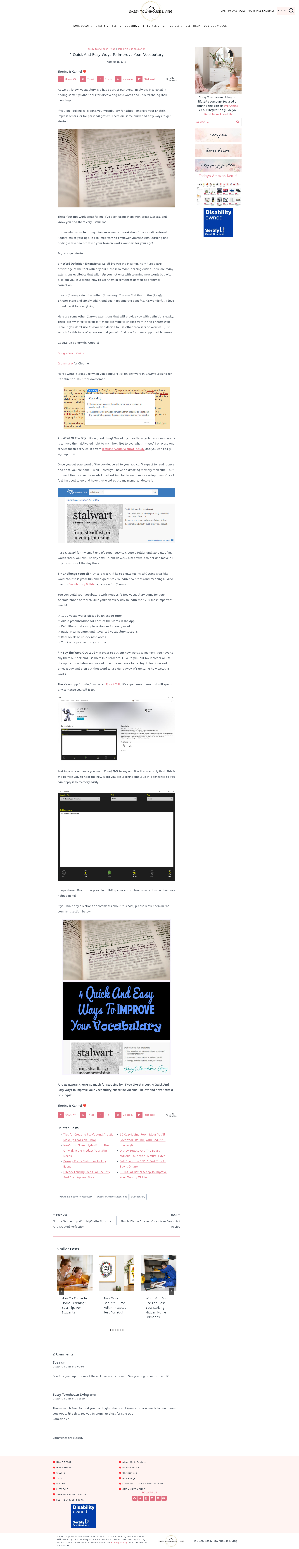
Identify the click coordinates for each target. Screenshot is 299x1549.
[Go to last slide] (61, 1291)
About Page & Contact (261, 11)
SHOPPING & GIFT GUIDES (71, 1494)
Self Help (193, 26)
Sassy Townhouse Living (101, 49)
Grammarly (66, 363)
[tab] (110, 1330)
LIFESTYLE (62, 1489)
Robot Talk (113, 684)
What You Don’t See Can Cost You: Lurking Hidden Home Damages (158, 1308)
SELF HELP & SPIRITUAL (70, 1500)
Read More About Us (218, 114)
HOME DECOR (64, 1462)
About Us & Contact (134, 1462)
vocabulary (138, 1196)
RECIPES (61, 1484)
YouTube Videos (215, 26)
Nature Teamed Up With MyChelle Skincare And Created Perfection (82, 1221)
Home (222, 11)
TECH (59, 1478)
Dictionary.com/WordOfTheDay (123, 449)
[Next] (171, 1291)
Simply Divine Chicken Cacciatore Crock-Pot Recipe (150, 1221)
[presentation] (75, 1273)
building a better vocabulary (75, 1196)
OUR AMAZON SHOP (133, 1489)
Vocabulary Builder (82, 584)
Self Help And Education (131, 49)
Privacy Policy (236, 11)
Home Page (129, 1478)
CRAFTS (60, 1473)
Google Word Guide (71, 353)
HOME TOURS (63, 1467)
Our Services (129, 1473)
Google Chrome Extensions (112, 1196)
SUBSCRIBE (128, 1484)
